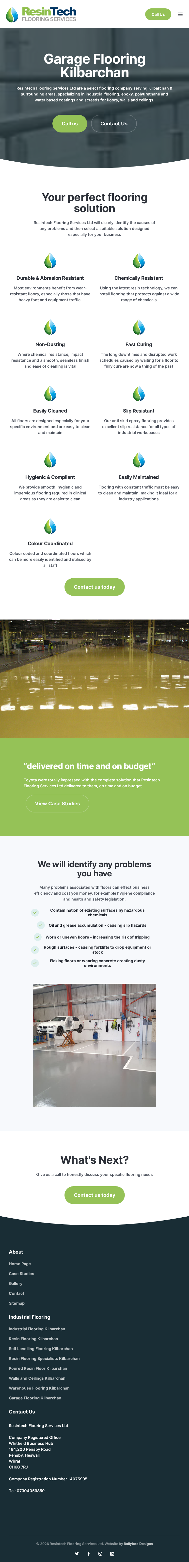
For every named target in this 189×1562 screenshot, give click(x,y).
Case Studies (21, 1273)
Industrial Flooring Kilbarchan (37, 1328)
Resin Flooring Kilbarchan (33, 1338)
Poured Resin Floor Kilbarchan (38, 1368)
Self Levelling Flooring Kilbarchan (41, 1348)
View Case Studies (57, 804)
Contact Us (113, 124)
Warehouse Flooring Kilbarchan (39, 1388)
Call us (70, 124)
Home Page (20, 1263)
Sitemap (17, 1303)
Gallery (15, 1283)
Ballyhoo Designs (138, 1544)
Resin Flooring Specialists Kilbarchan (44, 1358)
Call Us (158, 14)
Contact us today (94, 587)
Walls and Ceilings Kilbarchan (37, 1378)
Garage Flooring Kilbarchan (35, 1397)
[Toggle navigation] (180, 14)
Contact (16, 1293)
